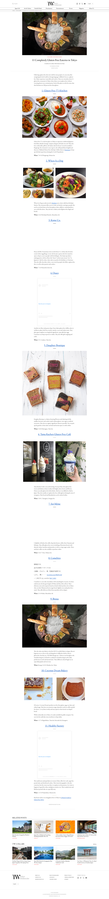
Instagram (67, 150)
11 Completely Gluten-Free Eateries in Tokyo (32, 10)
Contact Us (38, 877)
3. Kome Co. (54, 220)
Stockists (52, 877)
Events (71, 8)
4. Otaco (54, 273)
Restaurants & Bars (57, 56)
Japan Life (17, 8)
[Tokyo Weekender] (20, 879)
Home (13, 10)
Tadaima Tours (53, 879)
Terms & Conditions (69, 877)
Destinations (49, 8)
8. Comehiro (54, 558)
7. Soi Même (54, 504)
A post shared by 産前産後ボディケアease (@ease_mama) (54, 776)
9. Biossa (54, 599)
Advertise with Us (39, 879)
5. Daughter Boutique (54, 345)
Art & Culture (27, 8)
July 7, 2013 (53, 578)
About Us (91, 8)
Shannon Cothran (55, 66)
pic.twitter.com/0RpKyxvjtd (54, 575)
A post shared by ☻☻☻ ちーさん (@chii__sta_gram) (54, 323)
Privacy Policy (67, 875)
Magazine (81, 8)
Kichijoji (54, 203)
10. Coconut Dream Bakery (54, 670)
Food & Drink (38, 8)
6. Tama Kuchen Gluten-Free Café (54, 434)
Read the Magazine (54, 875)
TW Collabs (14, 838)
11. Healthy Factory (54, 726)
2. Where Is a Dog (54, 161)
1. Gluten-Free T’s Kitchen (54, 90)
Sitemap (66, 879)
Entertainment (60, 8)
